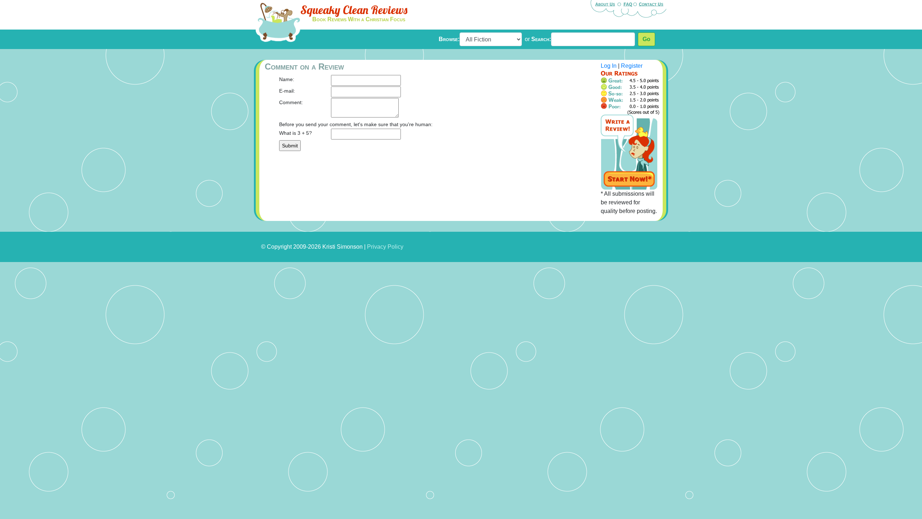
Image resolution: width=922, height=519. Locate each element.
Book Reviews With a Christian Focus (358, 19)
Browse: (449, 39)
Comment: (291, 102)
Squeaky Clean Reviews (353, 9)
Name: (286, 79)
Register (632, 66)
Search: (541, 39)
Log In (609, 66)
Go (646, 39)
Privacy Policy (385, 247)
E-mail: (287, 91)
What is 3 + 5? (295, 133)
